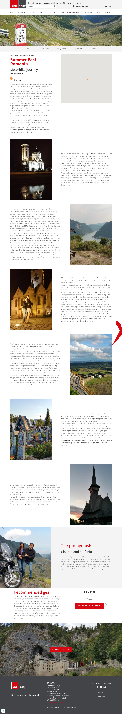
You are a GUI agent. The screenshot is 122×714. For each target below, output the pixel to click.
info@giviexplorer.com (55, 702)
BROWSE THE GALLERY (61, 649)
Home (12, 12)
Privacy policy (101, 696)
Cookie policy (101, 692)
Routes (55, 12)
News (98, 12)
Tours (32, 12)
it (106, 6)
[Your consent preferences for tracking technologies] (3, 711)
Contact (108, 12)
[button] (87, 79)
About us (22, 12)
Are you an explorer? (71, 12)
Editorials (88, 12)
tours (16, 55)
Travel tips (43, 12)
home (12, 55)
